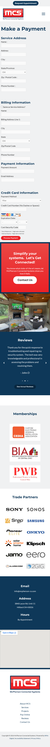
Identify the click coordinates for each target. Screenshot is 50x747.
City (3, 128)
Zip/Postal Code (9, 146)
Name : (4, 42)
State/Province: (8, 68)
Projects (25, 711)
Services (25, 707)
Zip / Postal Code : (9, 77)
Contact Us (25, 722)
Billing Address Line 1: (11, 119)
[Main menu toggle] (43, 13)
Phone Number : (9, 86)
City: (3, 59)
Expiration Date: (9, 218)
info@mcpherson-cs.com (25, 591)
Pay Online (25, 714)
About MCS (25, 704)
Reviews (25, 718)
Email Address (8, 176)
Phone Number (8, 155)
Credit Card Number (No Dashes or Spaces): (21, 205)
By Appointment (25, 619)
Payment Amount (9, 167)
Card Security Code (9, 227)
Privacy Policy (36, 738)
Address (5, 50)
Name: (4, 111)
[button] (25, 3)
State (4, 137)
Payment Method (9, 196)
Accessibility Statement (22, 738)
